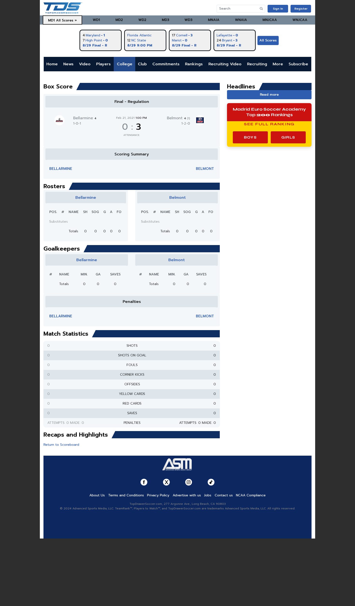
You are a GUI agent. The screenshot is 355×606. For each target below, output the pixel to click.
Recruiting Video (224, 64)
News (68, 64)
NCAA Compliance (251, 495)
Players (103, 64)
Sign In (278, 9)
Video (85, 64)
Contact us (224, 495)
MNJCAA (270, 19)
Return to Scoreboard (61, 444)
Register (300, 9)
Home (52, 64)
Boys (250, 137)
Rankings (194, 64)
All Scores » (66, 20)
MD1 (51, 20)
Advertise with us (187, 495)
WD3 (188, 19)
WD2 (142, 19)
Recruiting (257, 64)
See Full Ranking (269, 124)
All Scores (268, 40)
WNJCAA (299, 19)
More (278, 64)
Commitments (165, 64)
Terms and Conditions (126, 495)
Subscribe (298, 64)
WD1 (96, 19)
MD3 (165, 19)
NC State (138, 40)
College (124, 64)
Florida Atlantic (139, 35)
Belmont (178, 118)
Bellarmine (84, 118)
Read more (269, 94)
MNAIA (214, 19)
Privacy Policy (158, 495)
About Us (97, 495)
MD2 (119, 19)
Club (142, 64)
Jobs (207, 495)
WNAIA (241, 19)
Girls (288, 137)
